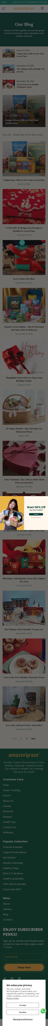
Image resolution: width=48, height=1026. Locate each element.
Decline (22, 1012)
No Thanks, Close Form (36, 517)
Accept (22, 1005)
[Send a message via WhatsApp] (43, 1010)
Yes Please (36, 514)
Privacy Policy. (13, 998)
